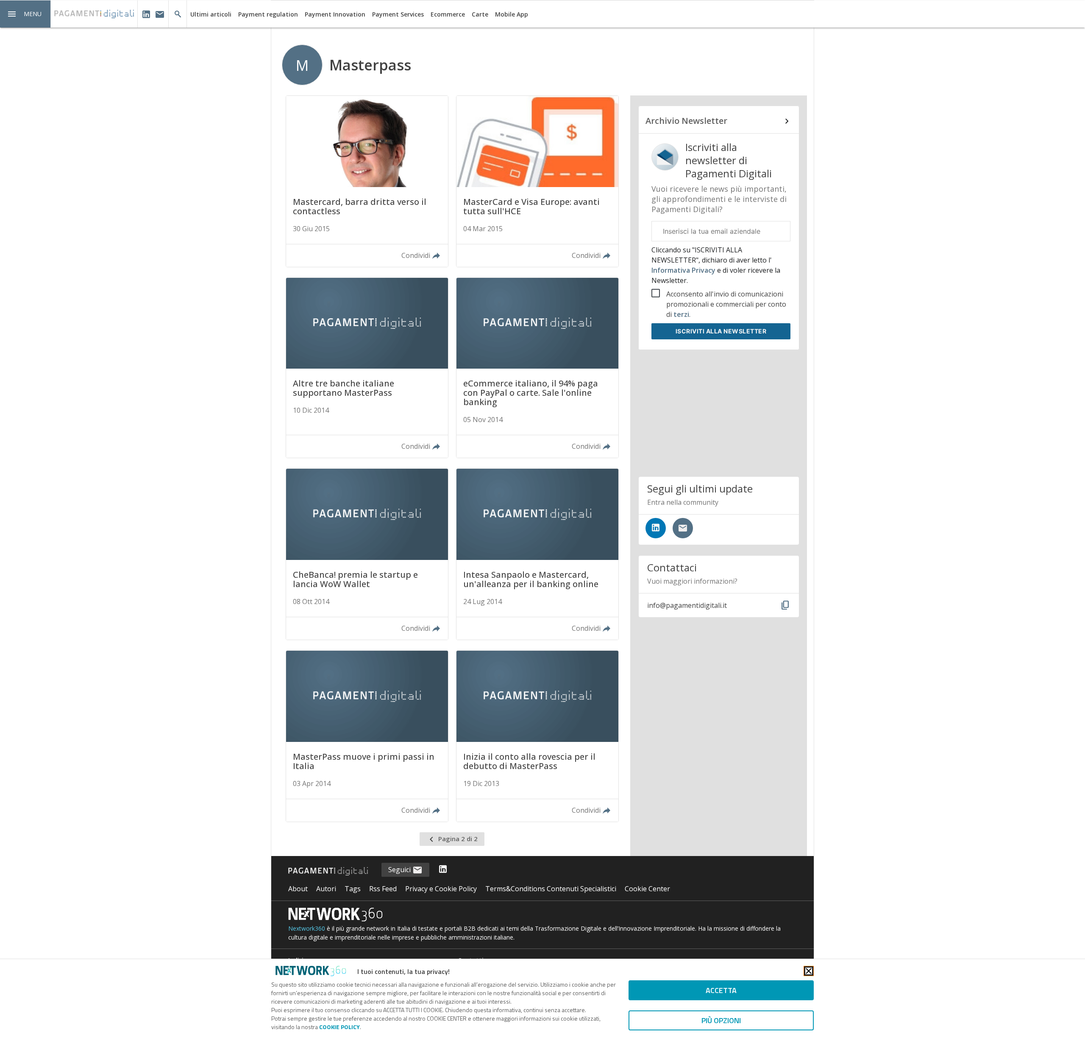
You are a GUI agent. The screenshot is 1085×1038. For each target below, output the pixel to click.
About (298, 888)
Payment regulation (268, 14)
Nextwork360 (306, 928)
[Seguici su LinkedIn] (655, 528)
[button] (25, 14)
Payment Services (398, 14)
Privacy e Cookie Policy (441, 888)
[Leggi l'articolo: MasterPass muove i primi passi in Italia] (367, 736)
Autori (326, 888)
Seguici (400, 869)
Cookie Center (647, 888)
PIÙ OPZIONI (721, 1020)
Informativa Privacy (684, 270)
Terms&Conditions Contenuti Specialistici (550, 888)
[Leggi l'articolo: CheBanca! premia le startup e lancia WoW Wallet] (367, 554)
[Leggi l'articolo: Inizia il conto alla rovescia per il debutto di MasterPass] (537, 736)
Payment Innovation (335, 14)
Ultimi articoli (210, 14)
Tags (353, 888)
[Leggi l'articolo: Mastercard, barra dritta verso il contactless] (367, 181)
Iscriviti (721, 331)
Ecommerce (448, 14)
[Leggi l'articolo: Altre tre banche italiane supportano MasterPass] (367, 368)
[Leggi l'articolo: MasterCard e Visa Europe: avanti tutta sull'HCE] (537, 181)
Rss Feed (383, 888)
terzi (681, 314)
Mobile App (511, 14)
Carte (480, 14)
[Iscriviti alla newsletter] (683, 528)
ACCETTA (721, 990)
